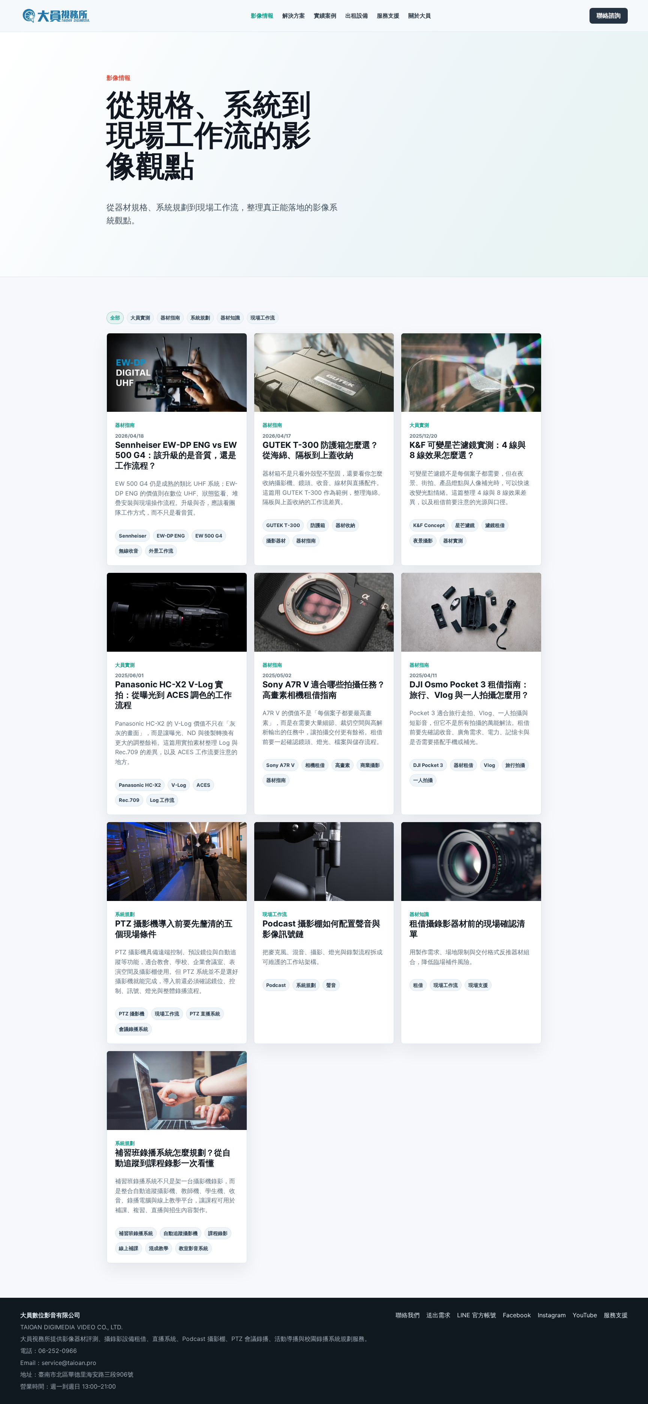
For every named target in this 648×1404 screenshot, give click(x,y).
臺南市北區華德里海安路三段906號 (86, 1374)
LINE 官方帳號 (476, 1315)
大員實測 (140, 318)
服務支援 (388, 15)
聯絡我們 (408, 1315)
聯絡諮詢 (609, 15)
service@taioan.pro (69, 1362)
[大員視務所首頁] (56, 16)
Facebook (517, 1315)
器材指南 (170, 318)
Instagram (552, 1315)
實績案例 (325, 15)
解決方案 (293, 15)
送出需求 (438, 1315)
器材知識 (230, 318)
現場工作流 (262, 318)
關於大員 (419, 15)
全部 (115, 318)
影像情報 (262, 15)
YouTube (585, 1315)
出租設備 (356, 15)
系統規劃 (200, 318)
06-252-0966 (57, 1350)
